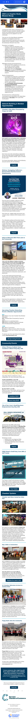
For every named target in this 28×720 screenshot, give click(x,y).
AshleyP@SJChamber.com (18, 676)
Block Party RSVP (14, 400)
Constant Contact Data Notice (16, 709)
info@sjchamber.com (15, 711)
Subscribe (14, 687)
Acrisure (13, 606)
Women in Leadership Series (11, 321)
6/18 (3, 330)
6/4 (3, 327)
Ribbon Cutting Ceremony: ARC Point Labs (14, 328)
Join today (12, 97)
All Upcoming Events (14, 339)
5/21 (3, 315)
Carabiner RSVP (14, 396)
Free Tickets (14, 489)
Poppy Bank (5, 651)
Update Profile (8, 709)
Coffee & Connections (9, 327)
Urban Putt (22, 527)
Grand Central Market (10, 57)
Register (14, 165)
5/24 (3, 321)
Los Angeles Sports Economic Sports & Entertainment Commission (14, 84)
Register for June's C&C (14, 580)
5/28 (3, 322)
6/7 (3, 328)
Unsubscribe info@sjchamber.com (14, 708)
